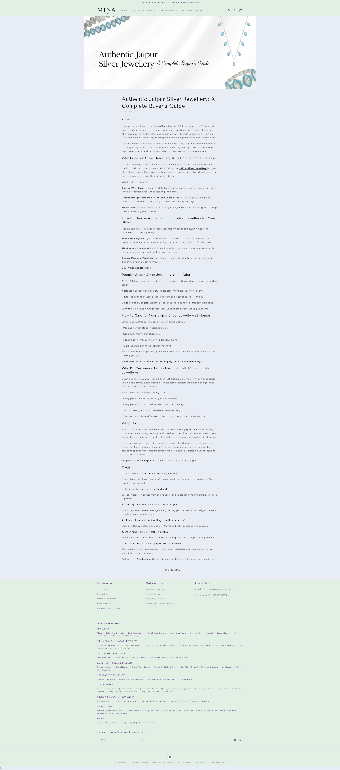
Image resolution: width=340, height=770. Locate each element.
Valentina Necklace (139, 268)
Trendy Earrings (104, 667)
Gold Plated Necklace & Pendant (130, 658)
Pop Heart (222, 689)
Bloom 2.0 (167, 692)
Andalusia (209, 689)
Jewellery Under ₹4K (150, 711)
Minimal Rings (169, 645)
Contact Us (102, 594)
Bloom (101, 692)
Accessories (196, 633)
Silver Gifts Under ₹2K (213, 711)
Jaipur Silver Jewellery (193, 168)
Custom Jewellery (224, 633)
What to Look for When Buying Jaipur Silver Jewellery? (168, 361)
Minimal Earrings (151, 645)
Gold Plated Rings (104, 658)
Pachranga (154, 692)
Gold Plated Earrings (158, 658)
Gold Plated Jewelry (179, 658)
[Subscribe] (142, 740)
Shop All (209, 633)
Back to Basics (126, 648)
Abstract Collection (130, 689)
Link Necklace (186, 679)
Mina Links (235, 689)
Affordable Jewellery (107, 648)
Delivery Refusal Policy (108, 608)
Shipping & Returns (155, 589)
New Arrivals (102, 689)
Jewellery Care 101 (155, 598)
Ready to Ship (103, 723)
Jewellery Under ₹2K (106, 711)
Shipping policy (200, 762)
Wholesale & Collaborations (159, 603)
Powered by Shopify (140, 762)
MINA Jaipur (126, 762)
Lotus (119, 692)
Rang (143, 692)
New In (115, 689)
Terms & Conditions (106, 598)
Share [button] (127, 119)
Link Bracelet (227, 667)
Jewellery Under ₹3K (128, 711)
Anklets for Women (179, 633)
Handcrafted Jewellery (107, 636)
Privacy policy (169, 762)
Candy (110, 692)
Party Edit (147, 701)
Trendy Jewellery (104, 701)
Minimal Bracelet (133, 645)
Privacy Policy (104, 603)
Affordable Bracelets (209, 667)
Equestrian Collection (191, 689)
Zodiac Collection (150, 689)
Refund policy (156, 762)
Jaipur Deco (131, 692)
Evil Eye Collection (170, 689)
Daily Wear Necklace (136, 633)
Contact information (217, 762)
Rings (99, 633)
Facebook (142, 559)
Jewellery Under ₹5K (172, 711)
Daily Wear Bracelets (115, 633)
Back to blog (172, 570)
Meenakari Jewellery (129, 636)
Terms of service (184, 762)
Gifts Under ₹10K (192, 711)
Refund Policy (153, 594)
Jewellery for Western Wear (127, 701)
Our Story (102, 589)
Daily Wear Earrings (157, 633)
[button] (152, 10)
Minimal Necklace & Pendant (109, 645)
